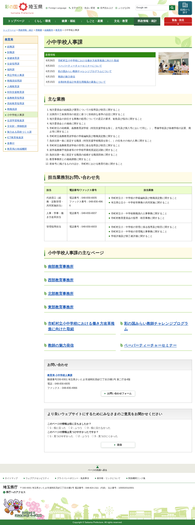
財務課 (10, 52)
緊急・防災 (178, 20)
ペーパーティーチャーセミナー (150, 345)
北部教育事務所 (61, 293)
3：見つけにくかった (106, 436)
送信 (119, 444)
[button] (178, 24)
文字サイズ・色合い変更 (83, 8)
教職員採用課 (14, 80)
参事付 (10, 143)
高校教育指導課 (15, 103)
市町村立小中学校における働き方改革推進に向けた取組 (88, 60)
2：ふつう (76, 428)
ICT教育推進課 (15, 137)
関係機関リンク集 (136, 478)
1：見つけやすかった (61, 436)
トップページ (9, 30)
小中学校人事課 (15, 115)
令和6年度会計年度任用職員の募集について (82, 82)
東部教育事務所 (61, 307)
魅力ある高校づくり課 (19, 132)
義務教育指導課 (15, 98)
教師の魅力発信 (66, 76)
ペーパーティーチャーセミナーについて (80, 66)
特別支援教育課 (15, 92)
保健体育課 (13, 58)
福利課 (10, 69)
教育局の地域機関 (17, 149)
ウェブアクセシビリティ (37, 478)
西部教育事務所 (61, 280)
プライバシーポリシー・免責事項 (73, 478)
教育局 (58, 30)
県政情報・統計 (25, 30)
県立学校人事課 (15, 75)
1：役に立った (58, 428)
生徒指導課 (13, 63)
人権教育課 (13, 86)
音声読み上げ (106, 8)
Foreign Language (57, 8)
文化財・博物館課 (17, 126)
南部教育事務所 (61, 266)
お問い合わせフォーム (119, 393)
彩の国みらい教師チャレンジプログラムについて (85, 71)
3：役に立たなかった (98, 428)
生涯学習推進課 (15, 120)
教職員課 (12, 109)
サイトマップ (11, 478)
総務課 (10, 46)
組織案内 (48, 30)
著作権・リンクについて (108, 478)
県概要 (39, 30)
